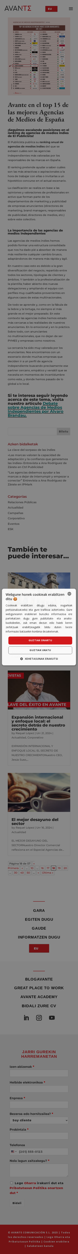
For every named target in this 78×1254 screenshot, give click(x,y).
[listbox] (69, 594)
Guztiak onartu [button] (40, 640)
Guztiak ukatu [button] (40, 650)
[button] (39, 659)
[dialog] (39, 627)
